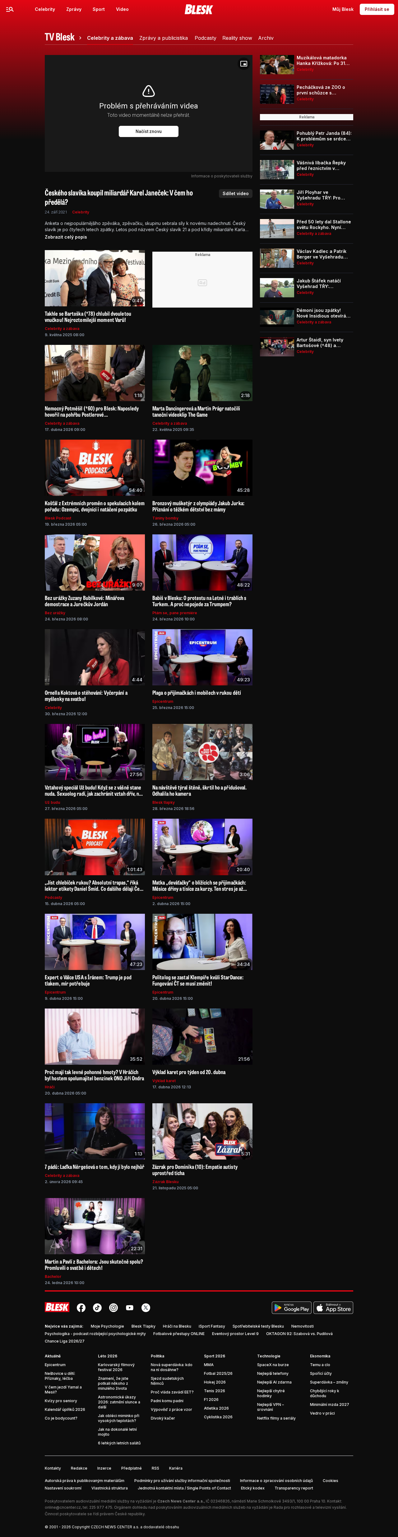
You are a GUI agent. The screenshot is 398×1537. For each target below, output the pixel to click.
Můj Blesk (343, 9)
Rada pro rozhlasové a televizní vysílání (310, 1507)
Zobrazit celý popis (66, 237)
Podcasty (53, 897)
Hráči (49, 1087)
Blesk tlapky (163, 802)
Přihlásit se (377, 9)
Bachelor (53, 1276)
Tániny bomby (165, 518)
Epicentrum (162, 701)
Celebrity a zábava (62, 328)
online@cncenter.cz (63, 1507)
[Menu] (10, 9)
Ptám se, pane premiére (174, 613)
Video (122, 9)
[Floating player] (244, 63)
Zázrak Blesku (165, 1181)
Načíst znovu (149, 131)
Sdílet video (236, 193)
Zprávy (73, 9)
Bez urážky (55, 613)
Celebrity (45, 9)
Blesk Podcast (58, 518)
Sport (99, 9)
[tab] (64, 38)
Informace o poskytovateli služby (221, 176)
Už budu (52, 802)
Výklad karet (164, 1080)
